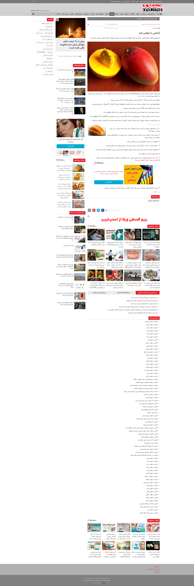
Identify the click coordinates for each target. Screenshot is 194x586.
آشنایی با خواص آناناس (152, 367)
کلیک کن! (70, 146)
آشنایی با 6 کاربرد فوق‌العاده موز (149, 410)
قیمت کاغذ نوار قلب (68, 246)
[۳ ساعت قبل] (79, 72)
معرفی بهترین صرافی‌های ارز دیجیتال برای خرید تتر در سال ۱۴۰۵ (65, 285)
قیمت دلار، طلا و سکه (153, 569)
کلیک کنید (109, 182)
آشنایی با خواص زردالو (152, 467)
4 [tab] (73, 56)
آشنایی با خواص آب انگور (151, 477)
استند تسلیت (40, 43)
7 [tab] (66, 56)
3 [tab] (75, 56)
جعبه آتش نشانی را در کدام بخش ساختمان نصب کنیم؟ (64, 294)
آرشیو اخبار (151, 14)
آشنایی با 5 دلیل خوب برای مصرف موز (148, 440)
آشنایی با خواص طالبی (152, 325)
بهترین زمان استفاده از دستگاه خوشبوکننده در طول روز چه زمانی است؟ (64, 267)
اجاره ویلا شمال (49, 33)
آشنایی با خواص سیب (152, 464)
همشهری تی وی (126, 2)
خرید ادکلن (39, 33)
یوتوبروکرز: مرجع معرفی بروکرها (44, 65)
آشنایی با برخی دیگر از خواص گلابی (149, 513)
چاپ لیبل (50, 52)
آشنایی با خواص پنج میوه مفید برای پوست (146, 452)
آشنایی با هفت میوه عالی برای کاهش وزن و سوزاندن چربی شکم (141, 392)
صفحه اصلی (157, 24)
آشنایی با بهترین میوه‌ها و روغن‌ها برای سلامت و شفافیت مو (142, 428)
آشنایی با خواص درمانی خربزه (150, 416)
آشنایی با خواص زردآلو (152, 364)
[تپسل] (95, 163)
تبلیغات (157, 572)
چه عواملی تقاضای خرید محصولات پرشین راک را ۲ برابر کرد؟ (64, 275)
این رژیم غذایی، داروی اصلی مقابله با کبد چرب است (144, 298)
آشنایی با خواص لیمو (152, 373)
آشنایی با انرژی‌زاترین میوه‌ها (150, 407)
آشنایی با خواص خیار (152, 461)
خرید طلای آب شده (48, 39)
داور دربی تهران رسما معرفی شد (65, 70)
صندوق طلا (50, 59)
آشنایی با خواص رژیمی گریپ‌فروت (149, 449)
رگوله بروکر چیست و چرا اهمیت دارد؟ (65, 218)
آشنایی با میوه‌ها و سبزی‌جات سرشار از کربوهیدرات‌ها (144, 385)
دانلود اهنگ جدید (48, 68)
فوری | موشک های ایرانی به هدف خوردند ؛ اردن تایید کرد (64, 90)
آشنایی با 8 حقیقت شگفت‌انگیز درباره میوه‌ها (146, 446)
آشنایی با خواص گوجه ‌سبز (151, 370)
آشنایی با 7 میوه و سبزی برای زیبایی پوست (146, 401)
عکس (71, 14)
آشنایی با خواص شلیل (152, 501)
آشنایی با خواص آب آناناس (151, 395)
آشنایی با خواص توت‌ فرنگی (151, 352)
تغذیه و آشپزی (145, 24)
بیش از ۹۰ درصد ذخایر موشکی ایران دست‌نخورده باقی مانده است (72, 45)
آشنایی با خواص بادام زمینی (150, 483)
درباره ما (156, 567)
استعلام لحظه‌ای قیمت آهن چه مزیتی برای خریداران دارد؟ (65, 304)
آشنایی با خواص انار (153, 340)
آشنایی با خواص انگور (152, 492)
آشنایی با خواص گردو (152, 328)
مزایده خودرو (49, 43)
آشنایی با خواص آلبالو (152, 361)
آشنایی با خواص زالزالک (152, 480)
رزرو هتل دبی (49, 71)
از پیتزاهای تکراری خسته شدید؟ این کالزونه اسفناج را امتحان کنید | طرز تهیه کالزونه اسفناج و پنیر (133, 310)
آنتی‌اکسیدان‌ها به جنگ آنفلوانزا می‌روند (147, 160)
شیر (152, 141)
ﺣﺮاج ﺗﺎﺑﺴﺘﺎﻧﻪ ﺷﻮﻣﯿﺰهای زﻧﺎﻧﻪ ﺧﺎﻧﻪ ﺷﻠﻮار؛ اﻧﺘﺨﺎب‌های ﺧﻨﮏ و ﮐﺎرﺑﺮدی (64, 256)
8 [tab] (64, 56)
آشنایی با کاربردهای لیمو (151, 422)
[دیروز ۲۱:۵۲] (79, 82)
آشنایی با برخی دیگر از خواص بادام (149, 507)
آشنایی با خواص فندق (152, 486)
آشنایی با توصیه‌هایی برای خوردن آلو (148, 404)
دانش (106, 14)
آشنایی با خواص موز (152, 358)
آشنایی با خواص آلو (153, 510)
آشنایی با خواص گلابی (152, 473)
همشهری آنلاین (151, 7)
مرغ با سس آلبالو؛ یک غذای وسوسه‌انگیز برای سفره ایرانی (143, 313)
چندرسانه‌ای (78, 14)
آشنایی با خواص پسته (152, 337)
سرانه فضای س (153, 19)
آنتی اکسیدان (154, 158)
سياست (143, 14)
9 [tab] (62, 56)
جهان (137, 14)
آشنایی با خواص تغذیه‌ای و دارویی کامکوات (147, 382)
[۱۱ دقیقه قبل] (70, 28)
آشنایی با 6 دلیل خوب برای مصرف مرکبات (147, 419)
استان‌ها (86, 14)
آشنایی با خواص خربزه (152, 458)
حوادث (58, 14)
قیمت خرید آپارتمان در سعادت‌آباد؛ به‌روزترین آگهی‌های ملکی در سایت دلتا (64, 238)
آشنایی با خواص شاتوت (152, 498)
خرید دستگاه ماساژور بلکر (46, 30)
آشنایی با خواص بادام (152, 489)
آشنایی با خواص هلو (152, 470)
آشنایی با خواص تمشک (152, 355)
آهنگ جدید (50, 46)
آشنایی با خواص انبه (149, 33)
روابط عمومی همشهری (116, 2)
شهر (121, 14)
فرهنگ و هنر (99, 14)
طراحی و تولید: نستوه (96, 583)
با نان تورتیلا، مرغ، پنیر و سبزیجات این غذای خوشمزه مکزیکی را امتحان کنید (138, 307)
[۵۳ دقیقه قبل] (79, 220)
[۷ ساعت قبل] (79, 229)
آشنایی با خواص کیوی (152, 346)
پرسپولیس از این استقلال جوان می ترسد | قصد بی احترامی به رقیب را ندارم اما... (65, 100)
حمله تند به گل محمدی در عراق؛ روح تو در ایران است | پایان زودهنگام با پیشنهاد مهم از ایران (65, 110)
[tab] (148, 293)
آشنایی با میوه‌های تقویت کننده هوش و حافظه (146, 379)
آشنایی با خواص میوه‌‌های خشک (149, 437)
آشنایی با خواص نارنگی (152, 376)
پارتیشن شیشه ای (48, 62)
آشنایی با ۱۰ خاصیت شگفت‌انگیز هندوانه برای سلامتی (144, 455)
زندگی (112, 14)
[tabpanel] (70, 35)
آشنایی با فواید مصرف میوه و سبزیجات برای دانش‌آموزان (143, 431)
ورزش (92, 14)
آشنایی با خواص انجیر (152, 331)
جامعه (126, 14)
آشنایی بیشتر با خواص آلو (151, 443)
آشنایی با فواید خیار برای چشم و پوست (148, 434)
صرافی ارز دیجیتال (48, 55)
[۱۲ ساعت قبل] (79, 91)
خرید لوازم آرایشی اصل (47, 36)
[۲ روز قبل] (79, 248)
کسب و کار (65, 14)
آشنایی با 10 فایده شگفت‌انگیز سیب (148, 504)
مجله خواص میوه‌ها (153, 201)
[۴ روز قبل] (79, 286)
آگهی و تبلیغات (134, 2)
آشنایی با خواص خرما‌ (152, 334)
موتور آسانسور (49, 27)
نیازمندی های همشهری (145, 2)
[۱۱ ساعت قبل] (79, 101)
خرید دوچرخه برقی (48, 49)
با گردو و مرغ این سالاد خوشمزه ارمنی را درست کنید (144, 304)
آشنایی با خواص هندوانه (151, 322)
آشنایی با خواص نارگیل (152, 495)
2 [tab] (77, 56)
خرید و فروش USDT (47, 23)
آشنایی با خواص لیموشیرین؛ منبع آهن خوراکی (146, 388)
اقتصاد (132, 14)
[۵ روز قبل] (79, 305)
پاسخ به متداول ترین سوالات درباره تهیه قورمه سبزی (65, 228)
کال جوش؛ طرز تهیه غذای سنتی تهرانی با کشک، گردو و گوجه (142, 301)
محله (117, 14)
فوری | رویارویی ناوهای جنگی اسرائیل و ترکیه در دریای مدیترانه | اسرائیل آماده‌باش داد (64, 81)
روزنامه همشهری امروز (157, 2)
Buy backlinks (41, 52)
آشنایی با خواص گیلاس (152, 398)
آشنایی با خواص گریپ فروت (150, 425)
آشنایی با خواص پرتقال (152, 349)
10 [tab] (60, 56)
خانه (158, 14)
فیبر (156, 128)
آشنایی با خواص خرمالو (152, 343)
